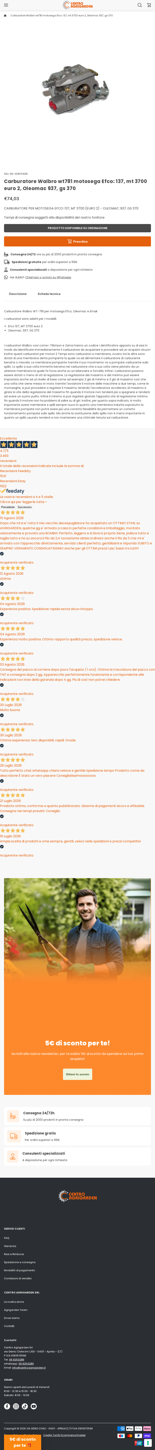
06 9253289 (16, 1360)
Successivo (24, 507)
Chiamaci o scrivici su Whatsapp (48, 277)
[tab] (18, 294)
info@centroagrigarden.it (29, 1368)
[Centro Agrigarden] (77, 5)
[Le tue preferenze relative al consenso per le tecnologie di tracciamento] (148, 1443)
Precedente (8, 507)
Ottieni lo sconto (77, 1074)
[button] (149, 5)
